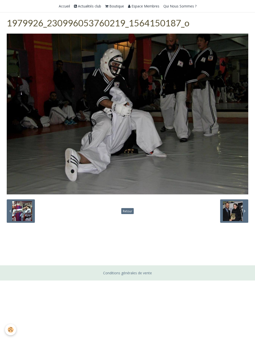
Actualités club (89, 6)
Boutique (116, 6)
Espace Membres (144, 6)
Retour (127, 211)
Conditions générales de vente (127, 273)
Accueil (64, 6)
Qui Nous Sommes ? (179, 6)
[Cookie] (10, 329)
